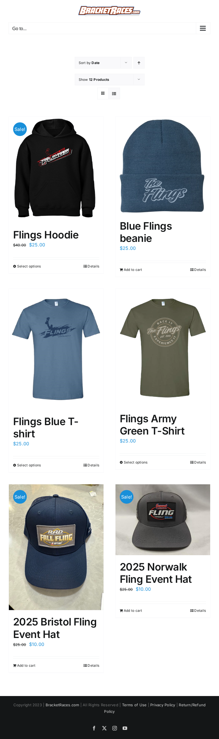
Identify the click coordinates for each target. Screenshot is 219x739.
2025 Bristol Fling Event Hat (55, 628)
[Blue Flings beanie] (162, 165)
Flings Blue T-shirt (45, 427)
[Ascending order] (139, 63)
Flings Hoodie (45, 235)
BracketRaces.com (62, 705)
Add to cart (133, 269)
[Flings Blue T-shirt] (56, 349)
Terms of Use (134, 705)
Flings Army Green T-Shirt (152, 424)
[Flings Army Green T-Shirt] (162, 348)
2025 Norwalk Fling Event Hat (156, 573)
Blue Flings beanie (146, 232)
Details (93, 266)
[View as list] (114, 93)
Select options (29, 266)
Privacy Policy (162, 705)
